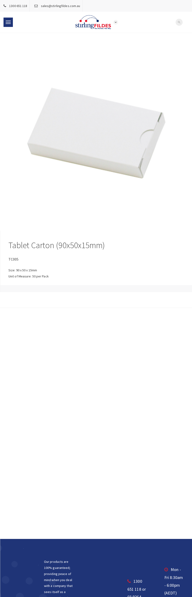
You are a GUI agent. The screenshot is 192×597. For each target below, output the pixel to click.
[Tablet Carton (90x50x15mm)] (96, 132)
